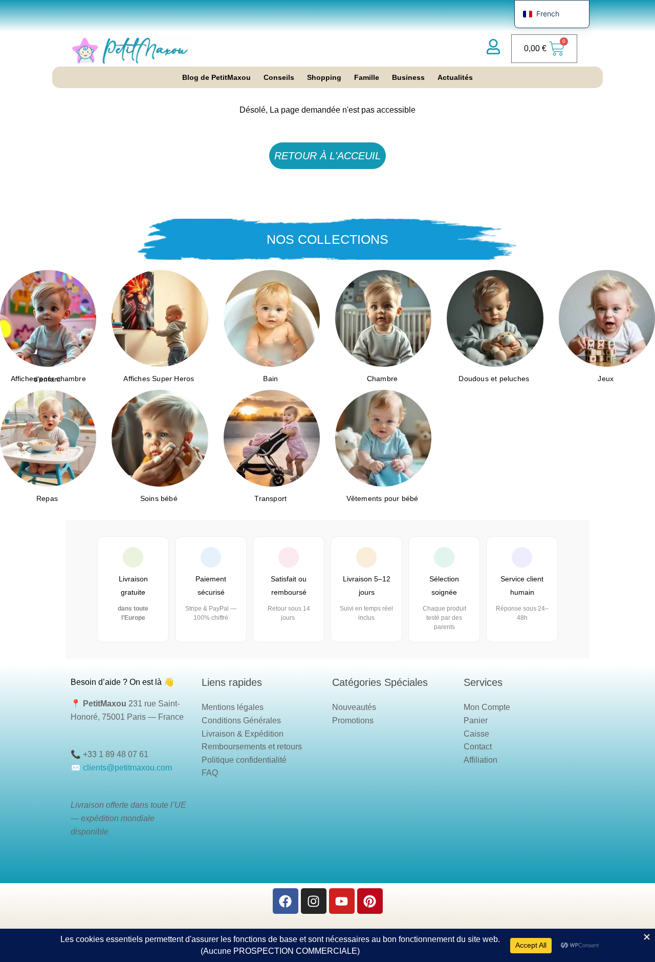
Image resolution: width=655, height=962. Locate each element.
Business (408, 77)
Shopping (324, 77)
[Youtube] (342, 901)
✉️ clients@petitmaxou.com (121, 767)
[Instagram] (313, 901)
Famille (366, 77)
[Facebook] (285, 901)
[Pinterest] (370, 901)
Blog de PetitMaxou (216, 77)
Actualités (455, 77)
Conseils (279, 77)
